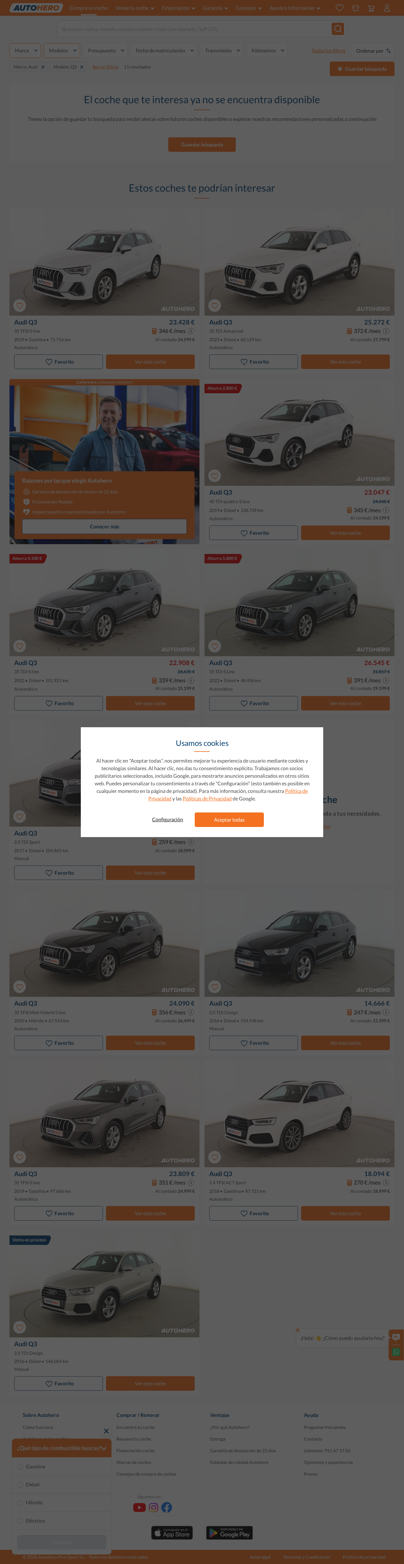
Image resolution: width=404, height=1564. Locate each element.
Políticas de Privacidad (207, 798)
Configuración (167, 819)
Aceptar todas (229, 820)
